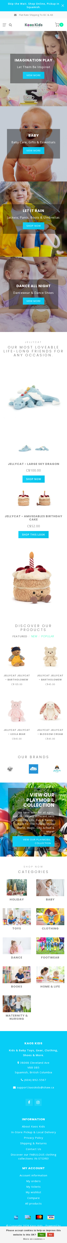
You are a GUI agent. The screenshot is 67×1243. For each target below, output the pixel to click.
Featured (20, 636)
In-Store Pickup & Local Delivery (33, 1132)
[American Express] (16, 1217)
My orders (33, 1181)
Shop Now (33, 479)
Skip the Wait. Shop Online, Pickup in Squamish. (33, 5)
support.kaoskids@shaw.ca (35, 1087)
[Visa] (50, 1217)
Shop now (33, 225)
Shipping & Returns (33, 1143)
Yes (41, 1235)
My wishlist (33, 1192)
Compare (33, 1198)
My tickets (33, 1186)
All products (33, 1203)
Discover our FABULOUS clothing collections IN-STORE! (33, 1156)
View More (33, 75)
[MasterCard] (39, 1217)
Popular (47, 636)
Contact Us (33, 1149)
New (34, 636)
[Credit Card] (27, 1217)
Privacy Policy (33, 1137)
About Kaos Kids (33, 1126)
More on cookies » (34, 1239)
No (50, 1235)
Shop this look (33, 534)
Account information (33, 1175)
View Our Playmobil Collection (37, 841)
